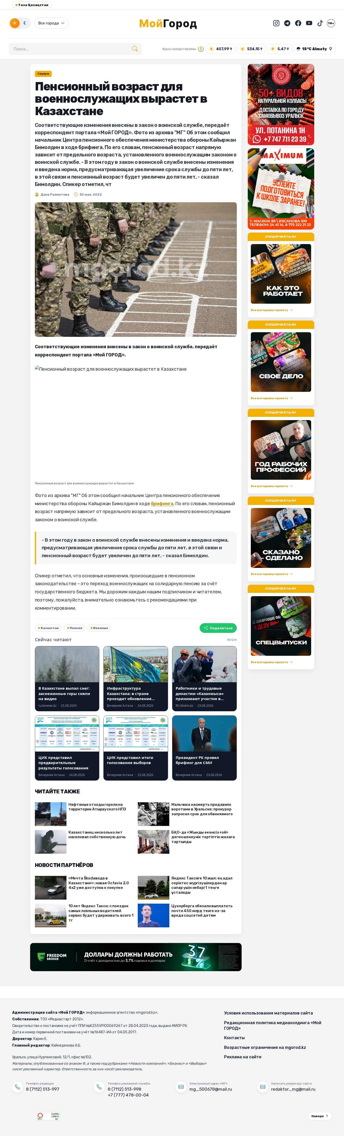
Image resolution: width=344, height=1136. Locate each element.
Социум (43, 73)
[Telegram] (287, 23)
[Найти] (135, 49)
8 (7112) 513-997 (42, 1089)
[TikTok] (320, 23)
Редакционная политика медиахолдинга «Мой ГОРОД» (272, 1025)
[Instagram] (276, 23)
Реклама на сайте (243, 1056)
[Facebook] (298, 23)
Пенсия (76, 628)
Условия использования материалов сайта (268, 1013)
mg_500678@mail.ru (210, 1089)
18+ (331, 23)
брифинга (162, 503)
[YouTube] (309, 23)
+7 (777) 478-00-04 (128, 1095)
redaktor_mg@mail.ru (293, 1089)
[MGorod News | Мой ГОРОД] (172, 23)
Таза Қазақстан (31, 5)
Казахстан (50, 628)
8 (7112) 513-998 (124, 1089)
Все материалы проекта (269, 310)
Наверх (317, 1116)
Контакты (234, 1037)
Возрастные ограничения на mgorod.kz (265, 1047)
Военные (100, 628)
